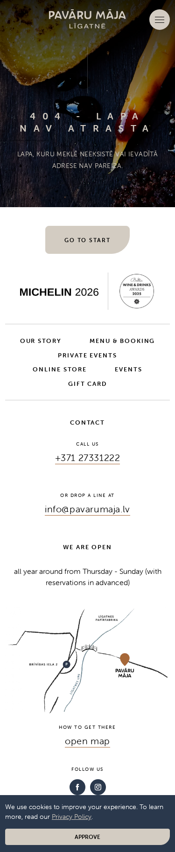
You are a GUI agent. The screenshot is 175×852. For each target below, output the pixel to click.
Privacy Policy (71, 816)
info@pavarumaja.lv (87, 509)
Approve (87, 836)
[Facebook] (77, 787)
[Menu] (159, 19)
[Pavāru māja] (87, 18)
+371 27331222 (87, 457)
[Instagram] (98, 787)
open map (87, 741)
